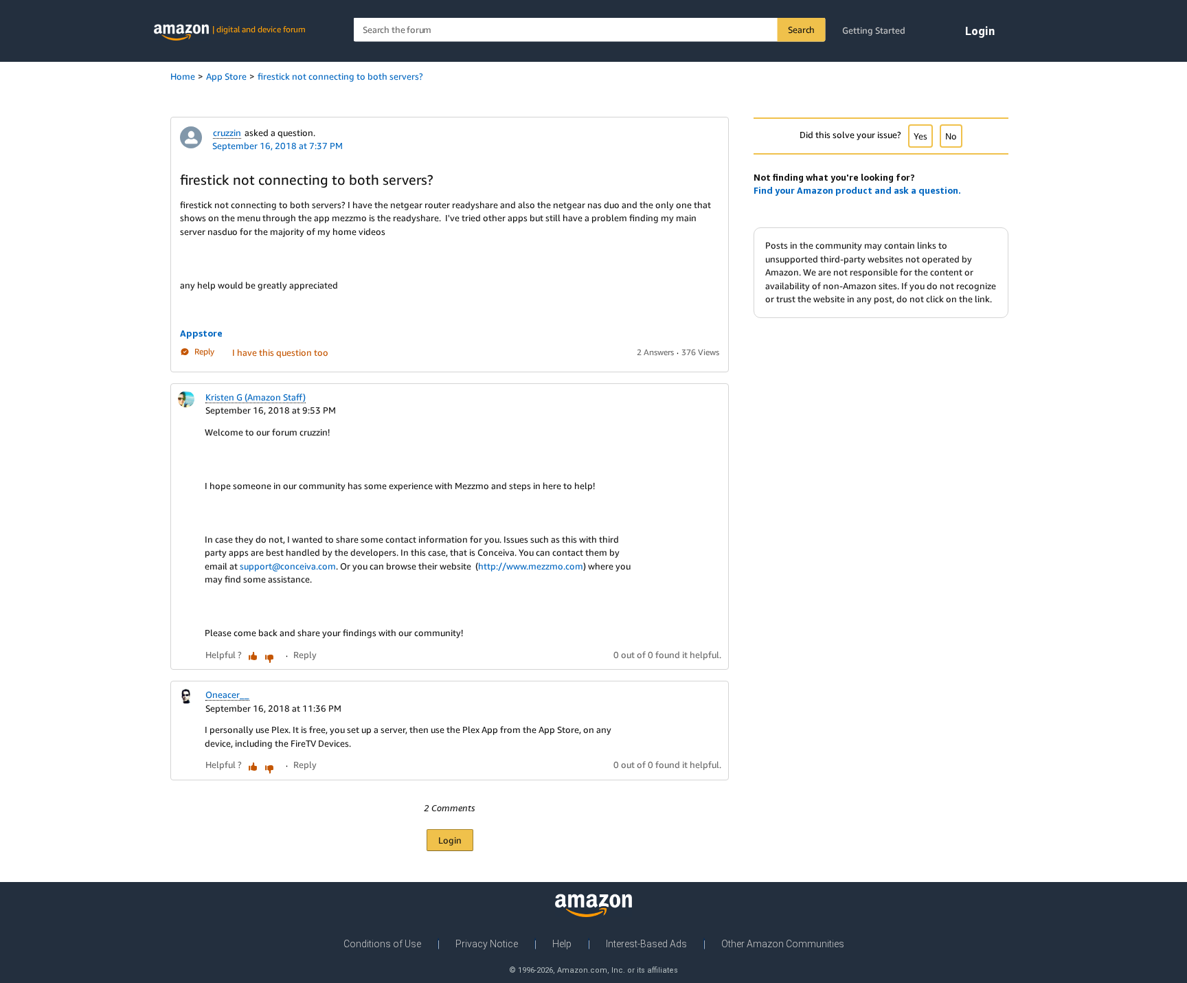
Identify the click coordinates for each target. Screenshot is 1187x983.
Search (801, 29)
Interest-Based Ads (646, 943)
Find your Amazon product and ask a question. (857, 190)
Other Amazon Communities (782, 943)
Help (562, 943)
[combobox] (590, 30)
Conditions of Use (382, 943)
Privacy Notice (486, 943)
